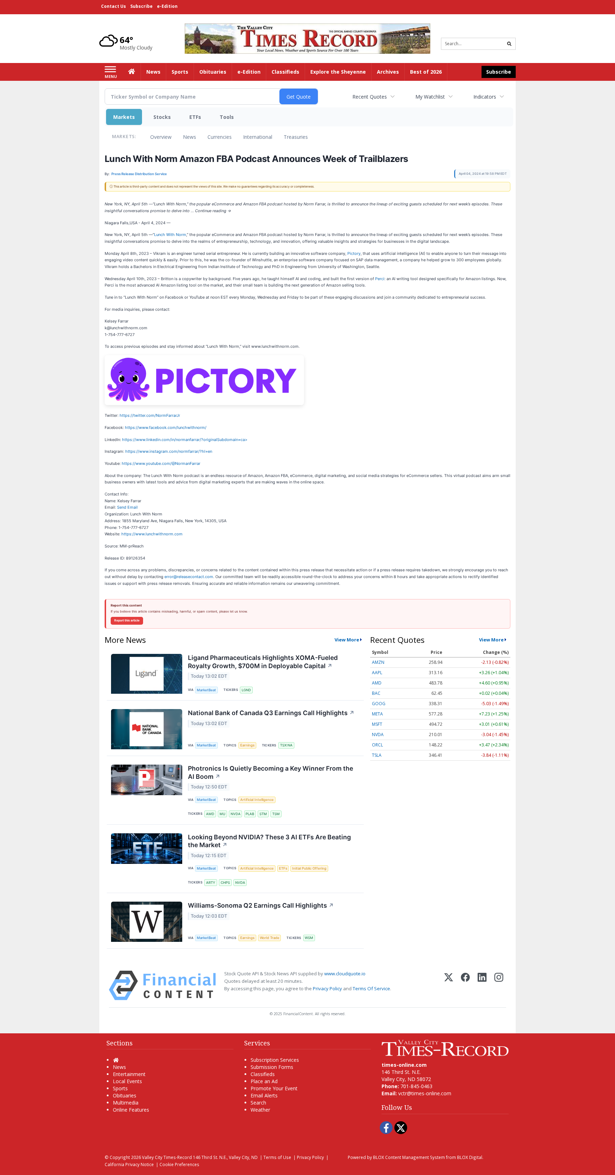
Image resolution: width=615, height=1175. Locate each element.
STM (263, 814)
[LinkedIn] (482, 985)
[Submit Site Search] (509, 43)
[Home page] (307, 38)
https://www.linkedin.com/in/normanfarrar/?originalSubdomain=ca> (184, 439)
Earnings (247, 745)
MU (222, 814)
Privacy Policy (327, 988)
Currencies (219, 136)
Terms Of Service (371, 988)
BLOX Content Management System (409, 1157)
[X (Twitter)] (448, 985)
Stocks (162, 117)
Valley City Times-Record (167, 1157)
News (189, 136)
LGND (246, 690)
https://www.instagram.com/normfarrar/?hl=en (168, 451)
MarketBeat (206, 690)
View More (347, 639)
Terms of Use (277, 1157)
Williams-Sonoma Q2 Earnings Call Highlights (261, 905)
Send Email (127, 507)
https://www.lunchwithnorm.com (152, 533)
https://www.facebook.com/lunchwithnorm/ (165, 427)
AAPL (377, 673)
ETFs (195, 117)
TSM (276, 814)
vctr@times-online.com (424, 1093)
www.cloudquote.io (345, 973)
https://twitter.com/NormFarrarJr (150, 415)
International (257, 136)
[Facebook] (465, 985)
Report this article (127, 620)
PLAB (250, 814)
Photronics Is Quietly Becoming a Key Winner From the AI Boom (270, 772)
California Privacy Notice (129, 1164)
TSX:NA (286, 745)
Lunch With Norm (170, 234)
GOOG (378, 704)
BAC (376, 693)
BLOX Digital (469, 1157)
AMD (210, 814)
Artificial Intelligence (257, 800)
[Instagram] (499, 985)
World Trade (269, 938)
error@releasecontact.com (188, 576)
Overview (161, 136)
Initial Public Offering (309, 868)
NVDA (236, 814)
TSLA (377, 755)
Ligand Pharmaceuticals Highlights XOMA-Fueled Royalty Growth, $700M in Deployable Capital (263, 662)
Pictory (354, 253)
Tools (227, 117)
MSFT (377, 724)
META (377, 714)
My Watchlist (430, 96)
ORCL (377, 745)
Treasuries (296, 136)
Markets (124, 117)
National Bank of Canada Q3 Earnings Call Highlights (271, 713)
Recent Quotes (369, 96)
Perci (379, 278)
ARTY (210, 883)
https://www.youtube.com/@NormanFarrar (161, 463)
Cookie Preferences (179, 1164)
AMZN (378, 662)
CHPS (225, 883)
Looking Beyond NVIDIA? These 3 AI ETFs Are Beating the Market (269, 841)
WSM (309, 938)
